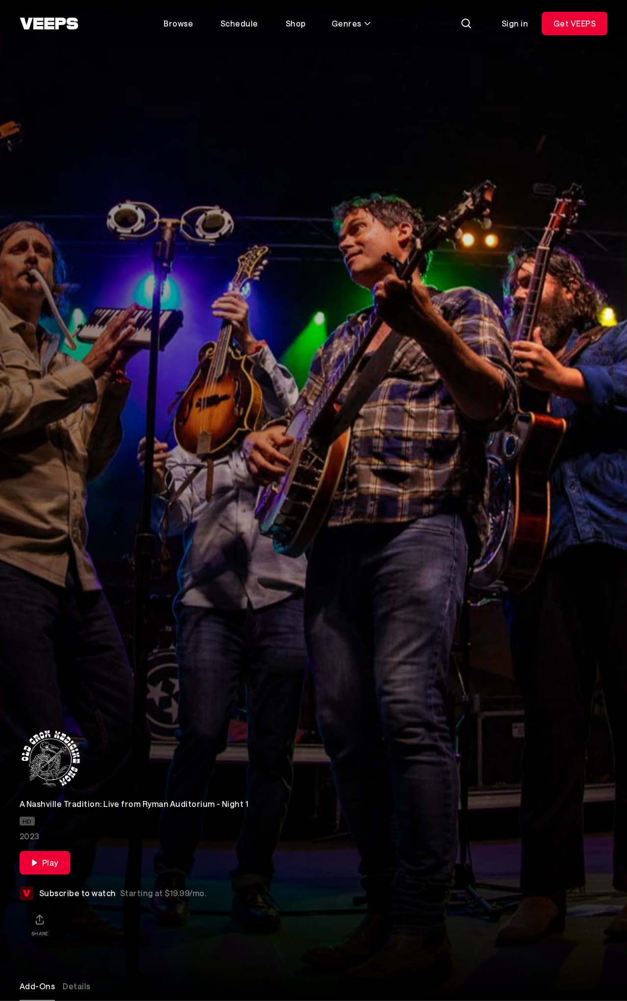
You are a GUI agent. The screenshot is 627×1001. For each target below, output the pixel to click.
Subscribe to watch (122, 893)
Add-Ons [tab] (37, 986)
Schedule (239, 23)
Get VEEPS (575, 23)
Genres (347, 23)
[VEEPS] (49, 23)
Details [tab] (76, 986)
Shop (296, 23)
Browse (178, 23)
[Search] (466, 23)
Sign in (515, 23)
